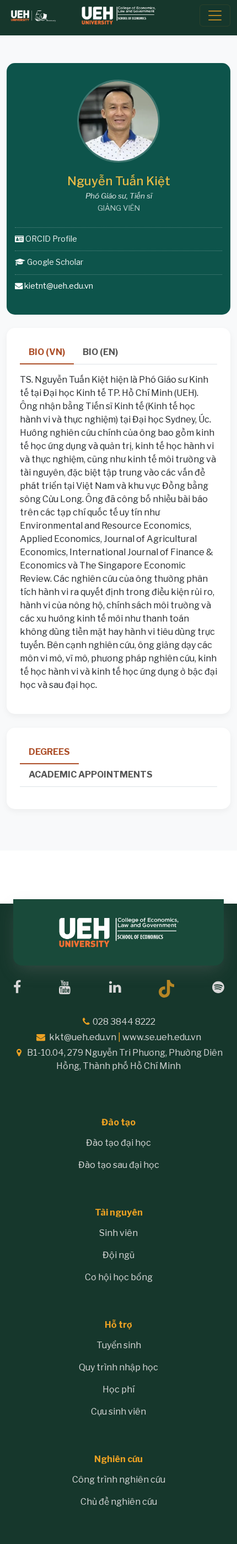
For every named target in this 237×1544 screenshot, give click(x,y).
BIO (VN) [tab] (47, 352)
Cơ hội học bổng (119, 1277)
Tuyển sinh (118, 1345)
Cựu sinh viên (118, 1411)
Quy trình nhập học (118, 1367)
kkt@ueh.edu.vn (82, 1037)
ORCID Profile (51, 239)
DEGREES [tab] (49, 752)
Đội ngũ (118, 1255)
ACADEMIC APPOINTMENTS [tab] (91, 774)
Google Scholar (55, 262)
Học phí (118, 1389)
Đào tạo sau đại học (118, 1165)
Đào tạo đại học (118, 1143)
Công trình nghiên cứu (118, 1479)
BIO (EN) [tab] (100, 352)
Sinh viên (118, 1233)
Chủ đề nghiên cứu (118, 1501)
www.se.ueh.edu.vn (161, 1037)
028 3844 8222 (124, 1021)
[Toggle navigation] (215, 15)
